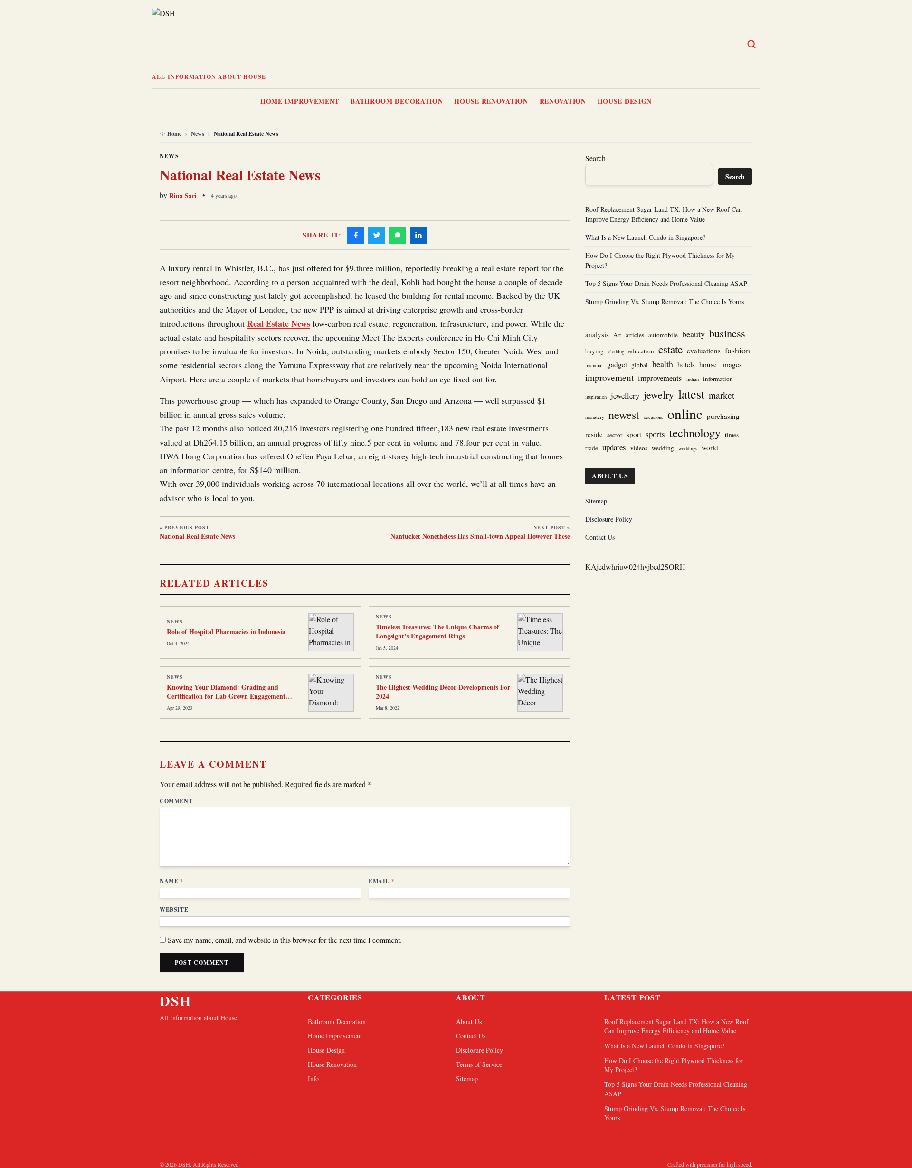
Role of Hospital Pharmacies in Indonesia (226, 631)
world (710, 447)
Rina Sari (183, 195)
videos (638, 448)
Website (174, 909)
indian (692, 379)
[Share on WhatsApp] (397, 235)
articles (635, 335)
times (732, 434)
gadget (617, 364)
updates (614, 447)
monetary (594, 417)
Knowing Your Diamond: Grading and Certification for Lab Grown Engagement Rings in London (226, 696)
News (197, 134)
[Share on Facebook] (355, 235)
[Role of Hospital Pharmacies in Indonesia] (331, 632)
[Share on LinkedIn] (418, 235)
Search (595, 158)
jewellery (625, 395)
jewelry (659, 394)
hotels (686, 364)
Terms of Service (479, 1064)
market (721, 395)
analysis (597, 334)
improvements (660, 377)
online (685, 413)
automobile (663, 335)
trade (591, 448)
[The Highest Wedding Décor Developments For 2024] (540, 692)
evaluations (704, 350)
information (718, 378)
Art (617, 335)
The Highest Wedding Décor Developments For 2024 (443, 691)
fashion (737, 350)
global (639, 365)
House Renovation (491, 101)
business (727, 333)
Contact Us (600, 536)
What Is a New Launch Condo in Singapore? (645, 237)
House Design (625, 101)
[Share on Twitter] (376, 235)
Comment (176, 801)
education (641, 351)
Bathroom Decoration (397, 101)
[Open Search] (751, 44)
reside (594, 434)
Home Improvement (299, 101)
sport (634, 434)
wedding (663, 448)
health (662, 364)
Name (171, 881)
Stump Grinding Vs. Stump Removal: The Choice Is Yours (664, 301)
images (731, 364)
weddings (687, 448)
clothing (616, 351)
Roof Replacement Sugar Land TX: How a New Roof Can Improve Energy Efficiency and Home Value (676, 1026)
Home (174, 134)
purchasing (723, 416)
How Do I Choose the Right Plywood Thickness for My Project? (673, 1065)
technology (695, 432)
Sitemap (596, 500)
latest (691, 393)
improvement (609, 377)
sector (614, 434)
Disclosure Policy (608, 518)
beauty (693, 334)
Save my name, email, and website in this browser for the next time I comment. (285, 940)
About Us (469, 1021)
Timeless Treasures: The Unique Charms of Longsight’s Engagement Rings (437, 631)
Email (381, 881)
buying (594, 351)
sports (655, 433)
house (708, 364)
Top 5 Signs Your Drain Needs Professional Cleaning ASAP (666, 283)
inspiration (596, 396)
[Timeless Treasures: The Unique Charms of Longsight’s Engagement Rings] (540, 632)
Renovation (563, 101)
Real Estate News (278, 323)
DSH (175, 1000)
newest (623, 414)
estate (670, 349)
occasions (653, 417)
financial (594, 365)
